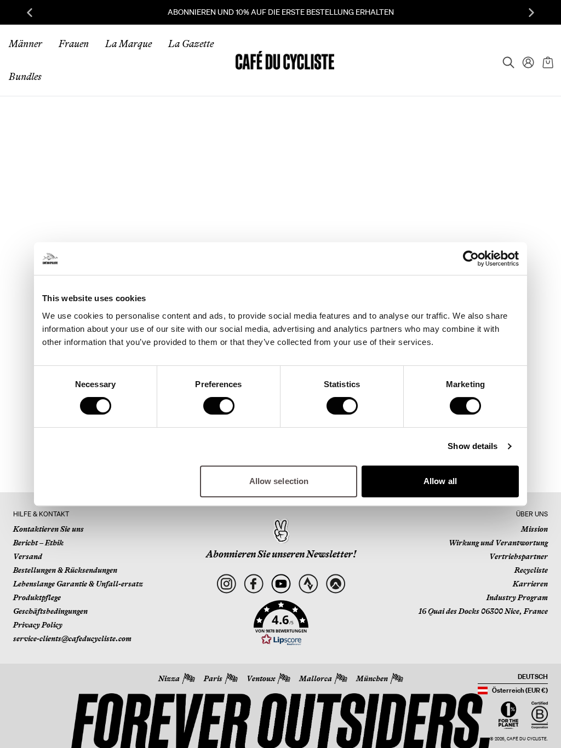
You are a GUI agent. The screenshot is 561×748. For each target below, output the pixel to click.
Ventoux (261, 678)
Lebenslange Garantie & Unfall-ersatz (78, 583)
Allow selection (279, 481)
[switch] (218, 406)
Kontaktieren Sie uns (48, 529)
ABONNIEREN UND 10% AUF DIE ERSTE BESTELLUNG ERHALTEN (281, 12)
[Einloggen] (525, 60)
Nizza (169, 678)
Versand (27, 556)
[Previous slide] (29, 12)
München (372, 678)
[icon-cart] (547, 60)
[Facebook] (253, 583)
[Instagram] (226, 583)
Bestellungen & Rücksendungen (65, 570)
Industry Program (517, 597)
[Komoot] (335, 583)
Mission (534, 529)
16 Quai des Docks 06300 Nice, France (483, 611)
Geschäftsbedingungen (50, 611)
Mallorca (315, 678)
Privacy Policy (37, 624)
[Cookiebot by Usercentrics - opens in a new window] (471, 258)
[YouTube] (280, 583)
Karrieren (530, 583)
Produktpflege (37, 597)
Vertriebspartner (518, 556)
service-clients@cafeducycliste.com (72, 638)
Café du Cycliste (527, 739)
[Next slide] (531, 12)
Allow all (440, 481)
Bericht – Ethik (38, 542)
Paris (213, 678)
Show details (472, 446)
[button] (281, 623)
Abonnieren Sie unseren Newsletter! (281, 554)
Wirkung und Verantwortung (498, 542)
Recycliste (531, 570)
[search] (505, 60)
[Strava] (308, 583)
